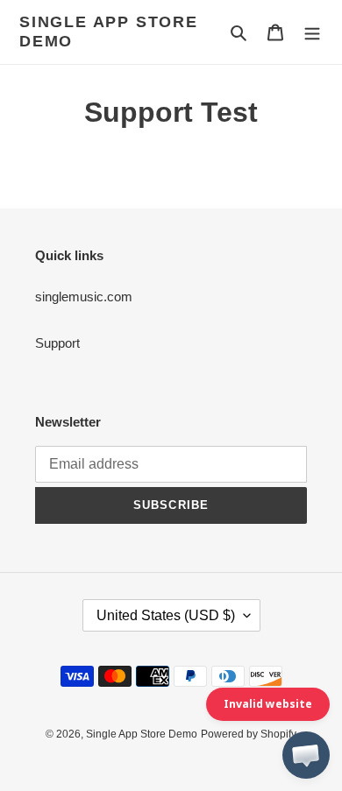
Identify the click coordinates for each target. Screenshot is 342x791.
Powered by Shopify (248, 734)
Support (57, 342)
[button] (306, 755)
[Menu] (312, 32)
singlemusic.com (83, 296)
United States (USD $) (165, 615)
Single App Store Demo (108, 31)
